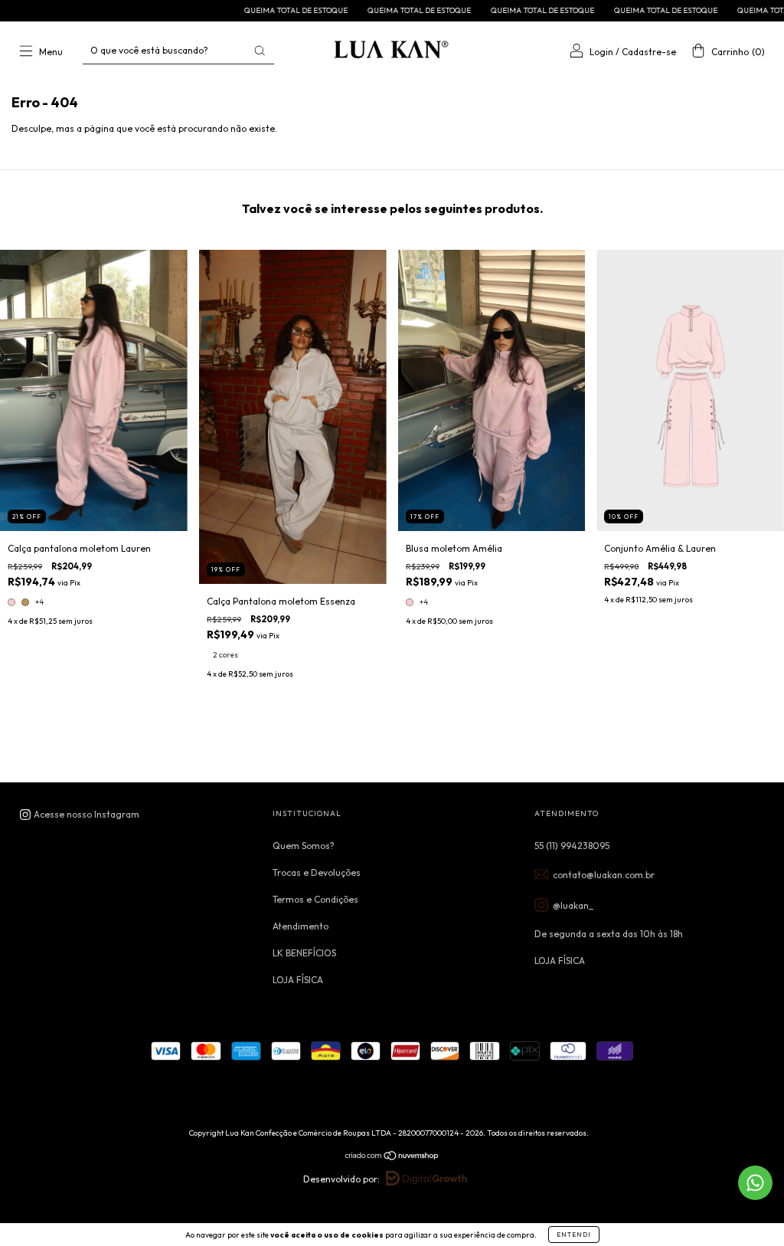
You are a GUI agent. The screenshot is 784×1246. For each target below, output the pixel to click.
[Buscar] (260, 51)
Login (601, 51)
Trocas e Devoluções (317, 872)
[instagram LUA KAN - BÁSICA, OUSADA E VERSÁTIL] (79, 814)
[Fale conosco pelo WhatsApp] (755, 1183)
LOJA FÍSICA (298, 979)
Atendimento (300, 926)
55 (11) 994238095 (571, 845)
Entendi (574, 1234)
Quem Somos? (304, 845)
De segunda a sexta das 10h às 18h (608, 933)
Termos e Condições (315, 899)
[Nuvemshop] (392, 1157)
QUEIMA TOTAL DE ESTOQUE (252, 10)
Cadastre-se (649, 51)
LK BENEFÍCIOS (304, 953)
